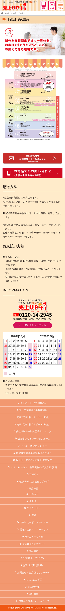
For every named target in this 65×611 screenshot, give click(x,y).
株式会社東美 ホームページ (34, 601)
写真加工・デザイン (33, 558)
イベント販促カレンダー (34, 445)
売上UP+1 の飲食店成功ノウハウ (33, 431)
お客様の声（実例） (33, 565)
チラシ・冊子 (34, 508)
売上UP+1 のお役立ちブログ (34, 481)
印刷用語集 (34, 586)
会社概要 (33, 594)
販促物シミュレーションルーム (34, 438)
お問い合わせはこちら (34, 325)
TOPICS (33, 474)
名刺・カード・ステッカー (34, 522)
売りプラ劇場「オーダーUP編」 (33, 417)
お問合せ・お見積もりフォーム (33, 572)
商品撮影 (33, 551)
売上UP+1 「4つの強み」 (33, 402)
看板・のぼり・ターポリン (34, 529)
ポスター (34, 501)
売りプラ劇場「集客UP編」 (33, 410)
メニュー (34, 493)
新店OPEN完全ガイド (33, 543)
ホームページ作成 (34, 536)
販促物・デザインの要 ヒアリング (34, 460)
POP (34, 515)
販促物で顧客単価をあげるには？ (33, 452)
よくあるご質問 (34, 579)
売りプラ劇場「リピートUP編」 (33, 424)
